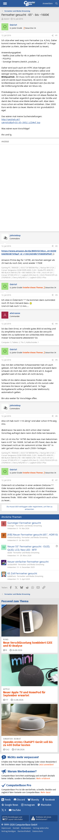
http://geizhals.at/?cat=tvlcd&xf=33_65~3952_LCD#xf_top (20, 121)
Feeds (8, 799)
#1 (56, 35)
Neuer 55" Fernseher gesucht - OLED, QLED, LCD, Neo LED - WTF (28, 548)
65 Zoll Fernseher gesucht (22, 573)
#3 (56, 295)
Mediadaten (26, 828)
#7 (56, 480)
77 (6, 700)
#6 (56, 416)
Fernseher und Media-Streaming (29, 525)
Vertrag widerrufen (41, 828)
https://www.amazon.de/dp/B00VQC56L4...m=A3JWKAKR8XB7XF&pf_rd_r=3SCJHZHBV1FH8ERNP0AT (28, 252)
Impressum (6, 828)
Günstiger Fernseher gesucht (24, 522)
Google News (11, 805)
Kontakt (16, 828)
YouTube (16, 810)
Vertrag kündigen (8, 831)
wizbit (9, 552)
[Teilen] (52, 35)
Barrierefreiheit (24, 831)
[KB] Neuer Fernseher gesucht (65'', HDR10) (32, 534)
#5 (56, 360)
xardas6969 (12, 564)
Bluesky (35, 799)
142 (7, 749)
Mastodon (46, 805)
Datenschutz (37, 831)
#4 (56, 323)
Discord (21, 799)
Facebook (50, 799)
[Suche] (56, 3)
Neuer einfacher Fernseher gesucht (28, 561)
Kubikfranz (11, 576)
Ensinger (10, 525)
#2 (56, 246)
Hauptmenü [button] (5, 3)
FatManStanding (13, 537)
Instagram (29, 805)
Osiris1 (6, 19)
